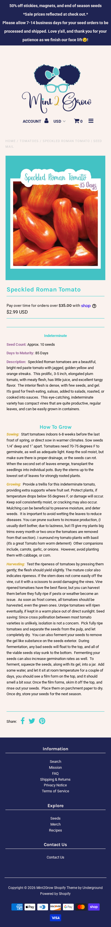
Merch (55, 824)
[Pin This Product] (42, 721)
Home (10, 141)
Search (55, 761)
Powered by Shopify (55, 894)
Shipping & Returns (55, 779)
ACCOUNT (32, 121)
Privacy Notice (55, 785)
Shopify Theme (65, 888)
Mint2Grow (44, 888)
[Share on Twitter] (31, 721)
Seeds (55, 818)
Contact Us (55, 857)
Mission (55, 767)
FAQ (55, 773)
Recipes (55, 830)
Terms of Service (55, 791)
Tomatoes (29, 141)
